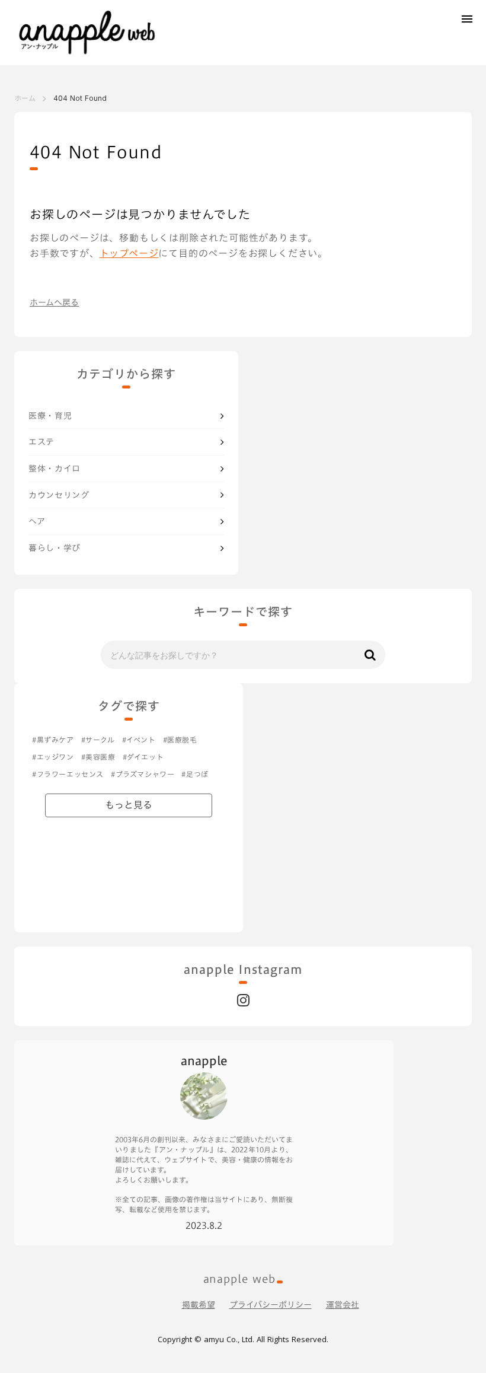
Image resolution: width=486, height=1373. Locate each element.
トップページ (129, 253)
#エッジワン (53, 757)
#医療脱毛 (180, 740)
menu (467, 19)
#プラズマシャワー (142, 774)
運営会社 (342, 1305)
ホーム (25, 98)
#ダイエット (143, 757)
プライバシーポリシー (270, 1305)
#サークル (98, 740)
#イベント (139, 740)
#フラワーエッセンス (68, 774)
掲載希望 (198, 1305)
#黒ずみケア (53, 740)
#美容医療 (98, 757)
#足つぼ (194, 774)
